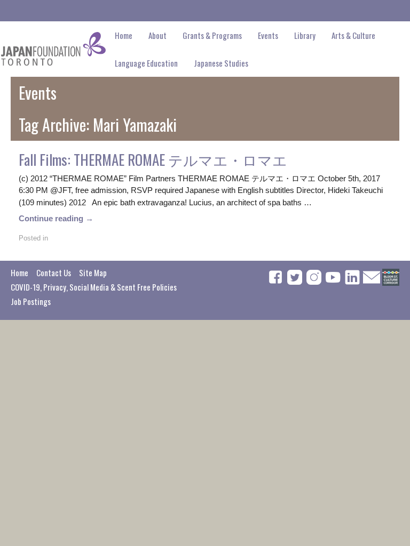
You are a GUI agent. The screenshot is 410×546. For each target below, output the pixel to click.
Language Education (146, 63)
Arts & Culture (353, 35)
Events (268, 35)
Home (123, 35)
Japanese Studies (221, 63)
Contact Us (53, 272)
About (157, 35)
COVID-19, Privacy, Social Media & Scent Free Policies (94, 287)
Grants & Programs (212, 35)
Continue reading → (56, 218)
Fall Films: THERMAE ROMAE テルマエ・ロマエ (153, 159)
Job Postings (31, 301)
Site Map (93, 272)
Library (305, 35)
